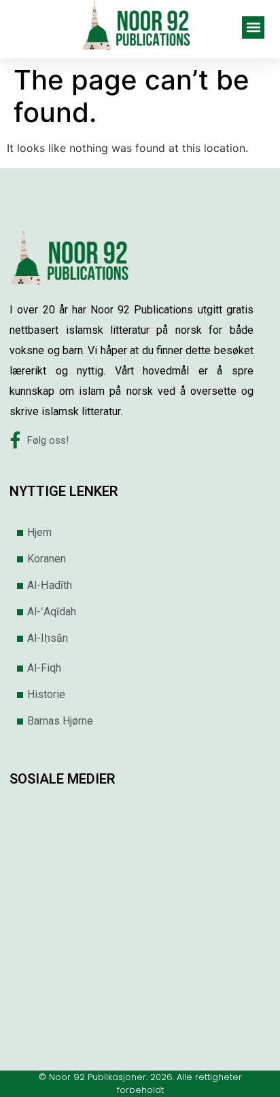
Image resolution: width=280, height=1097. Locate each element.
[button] (253, 27)
